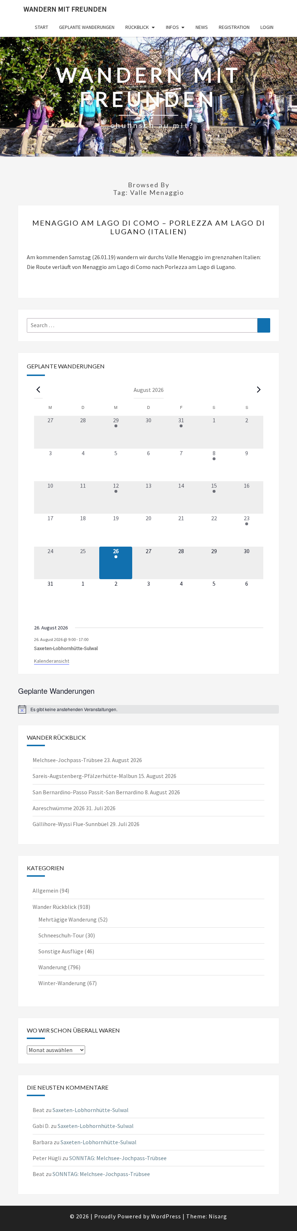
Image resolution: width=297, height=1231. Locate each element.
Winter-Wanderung (62, 983)
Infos (172, 27)
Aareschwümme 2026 (59, 808)
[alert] (148, 709)
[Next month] (259, 389)
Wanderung (52, 967)
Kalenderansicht (51, 661)
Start (41, 27)
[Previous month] (38, 389)
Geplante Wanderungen (86, 27)
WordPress (166, 1216)
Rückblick (137, 27)
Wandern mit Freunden (65, 8)
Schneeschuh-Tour (61, 935)
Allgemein (45, 890)
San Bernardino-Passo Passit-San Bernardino (88, 792)
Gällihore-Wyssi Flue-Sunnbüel (71, 824)
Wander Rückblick (54, 906)
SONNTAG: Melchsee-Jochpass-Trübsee (118, 1158)
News (202, 27)
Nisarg (218, 1216)
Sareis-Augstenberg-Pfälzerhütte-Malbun (85, 775)
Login (266, 27)
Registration (234, 27)
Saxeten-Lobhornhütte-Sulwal (66, 648)
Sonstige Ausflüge (60, 951)
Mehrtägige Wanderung (67, 919)
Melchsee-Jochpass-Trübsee (68, 760)
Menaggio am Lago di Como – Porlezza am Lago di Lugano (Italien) (148, 227)
